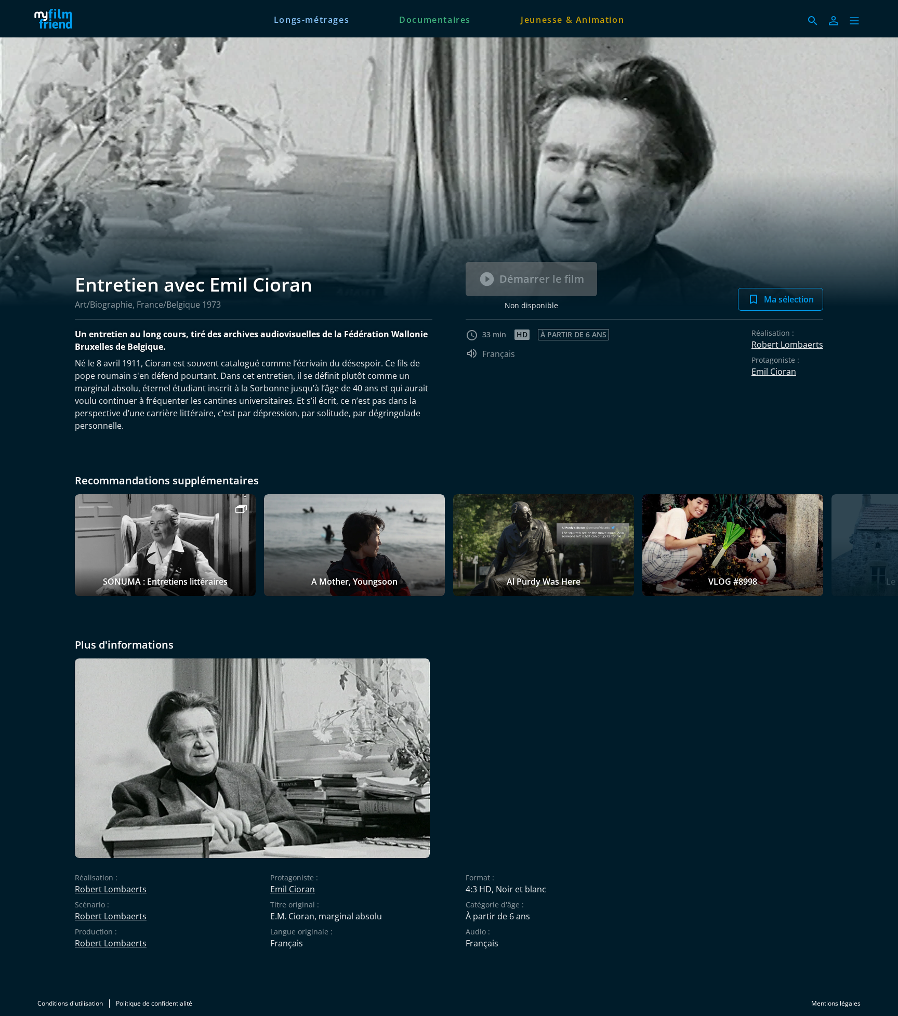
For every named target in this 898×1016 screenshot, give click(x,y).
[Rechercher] (812, 20)
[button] (854, 20)
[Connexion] (833, 20)
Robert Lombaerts (787, 344)
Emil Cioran (773, 371)
